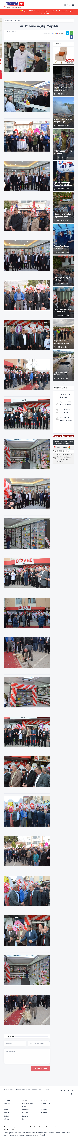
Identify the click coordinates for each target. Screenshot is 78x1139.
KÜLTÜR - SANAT (28, 1103)
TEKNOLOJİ (44, 1110)
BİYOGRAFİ (26, 1113)
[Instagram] (68, 1090)
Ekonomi (25, 1116)
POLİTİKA (7, 1100)
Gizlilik (41, 1127)
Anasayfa (8, 20)
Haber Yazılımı (44, 1090)
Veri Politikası (9, 1129)
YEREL (24, 1107)
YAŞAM (24, 1100)
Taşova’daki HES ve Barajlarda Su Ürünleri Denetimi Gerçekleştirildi (45, 11)
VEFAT (6, 1107)
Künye (14, 1127)
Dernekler (44, 1100)
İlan (23, 1119)
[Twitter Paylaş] (67, 33)
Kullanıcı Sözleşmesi (53, 1127)
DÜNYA (6, 1119)
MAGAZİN (44, 1113)
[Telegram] (72, 1094)
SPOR (6, 1110)
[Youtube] (72, 1090)
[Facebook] (65, 1090)
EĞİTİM (6, 1113)
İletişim (6, 1127)
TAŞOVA (17, 20)
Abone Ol (46, 33)
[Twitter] (61, 1090)
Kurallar (33, 1127)
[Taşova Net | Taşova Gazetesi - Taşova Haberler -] (14, 4)
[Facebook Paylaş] (71, 37)
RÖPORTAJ (26, 1110)
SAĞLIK (6, 1116)
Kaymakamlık (46, 1103)
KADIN (43, 1107)
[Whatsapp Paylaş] (71, 33)
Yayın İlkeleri (23, 1127)
